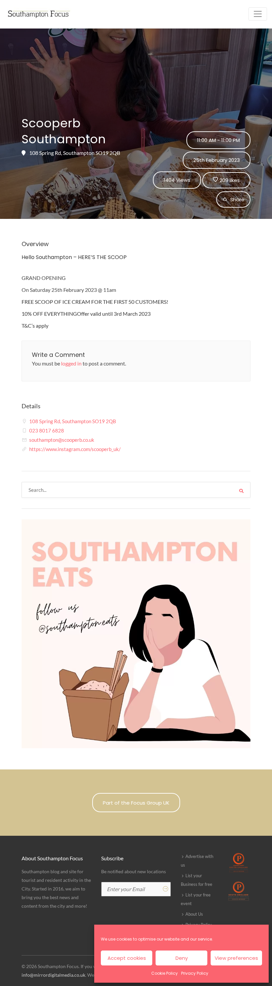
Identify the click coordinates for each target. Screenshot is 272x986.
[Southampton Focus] (38, 14)
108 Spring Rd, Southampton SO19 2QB (72, 421)
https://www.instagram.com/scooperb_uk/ (75, 449)
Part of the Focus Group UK (136, 802)
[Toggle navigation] (257, 14)
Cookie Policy (164, 973)
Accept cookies (126, 957)
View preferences (236, 957)
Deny (181, 957)
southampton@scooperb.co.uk (61, 440)
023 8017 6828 (46, 430)
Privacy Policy (194, 973)
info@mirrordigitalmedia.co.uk (53, 975)
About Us (194, 914)
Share (236, 199)
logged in (71, 363)
